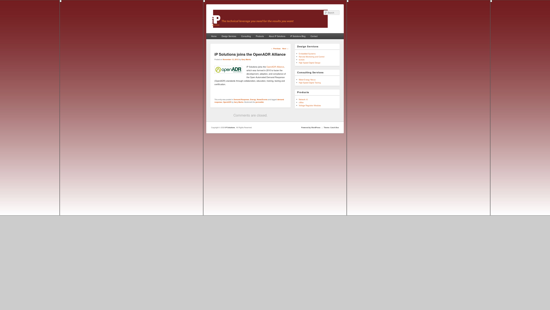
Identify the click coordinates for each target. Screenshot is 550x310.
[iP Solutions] (269, 26)
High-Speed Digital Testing (310, 82)
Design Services (229, 36)
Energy (253, 99)
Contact (314, 36)
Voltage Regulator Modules (310, 105)
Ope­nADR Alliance (275, 66)
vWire (301, 102)
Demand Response (241, 99)
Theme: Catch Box (331, 127)
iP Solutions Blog (298, 36)
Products (260, 36)
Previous (276, 48)
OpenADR (227, 102)
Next (285, 48)
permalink (260, 102)
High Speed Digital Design (309, 62)
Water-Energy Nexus (307, 79)
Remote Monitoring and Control (311, 56)
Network (303, 99)
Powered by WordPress (310, 127)
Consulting (246, 36)
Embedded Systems (307, 53)
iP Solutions (230, 127)
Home (214, 36)
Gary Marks (246, 59)
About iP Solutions (277, 36)
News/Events (262, 99)
